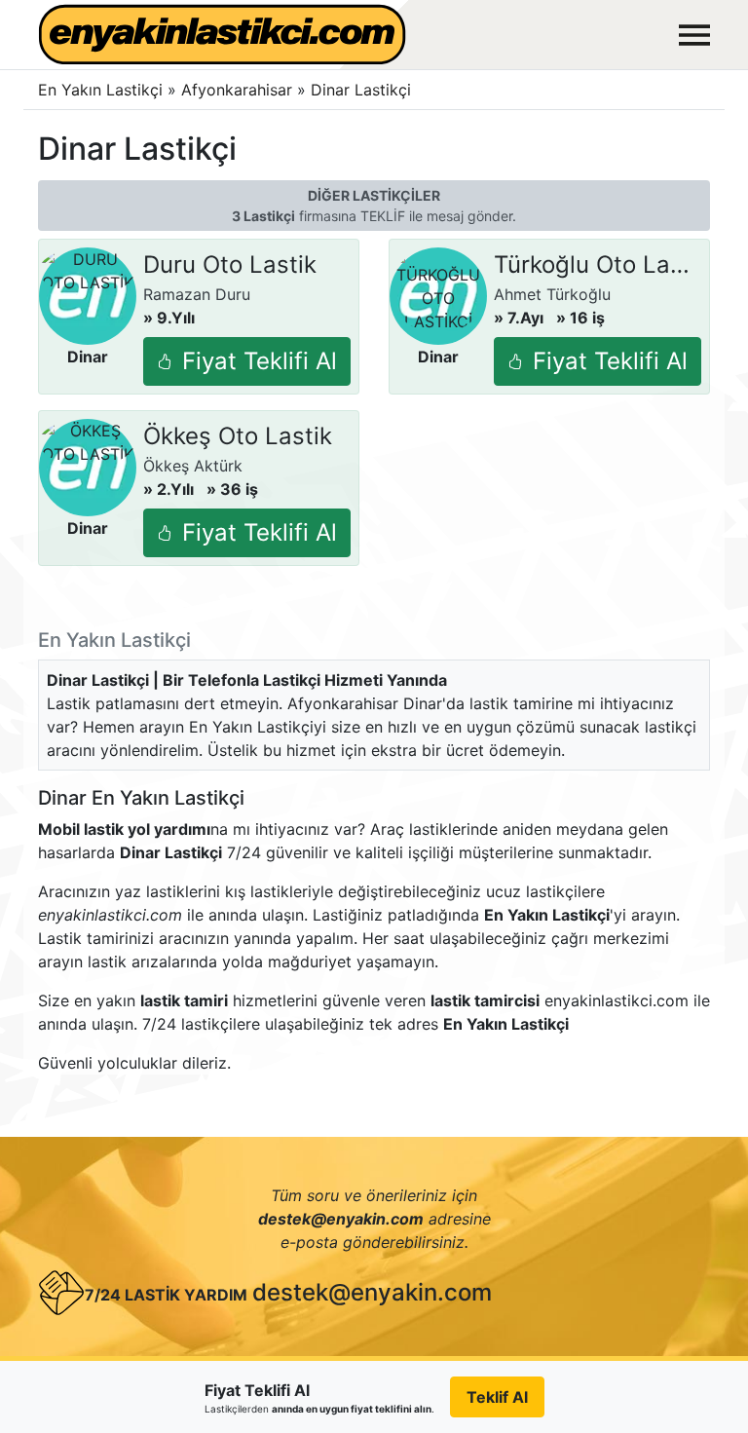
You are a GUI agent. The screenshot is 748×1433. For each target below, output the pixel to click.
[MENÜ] (694, 35)
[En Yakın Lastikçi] (222, 34)
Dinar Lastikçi (361, 89)
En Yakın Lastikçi (100, 89)
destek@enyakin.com (372, 1292)
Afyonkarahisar (239, 89)
